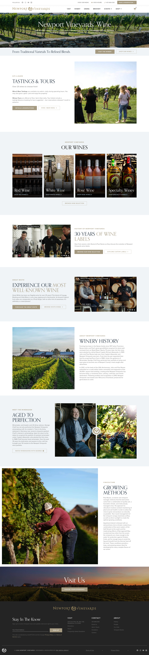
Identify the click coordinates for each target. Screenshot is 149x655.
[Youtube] (28, 2)
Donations (95, 630)
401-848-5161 (95, 622)
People (116, 624)
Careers (94, 633)
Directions (71, 626)
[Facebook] (22, 2)
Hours (69, 629)
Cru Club (116, 627)
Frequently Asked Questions (76, 631)
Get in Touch (95, 627)
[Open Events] (111, 9)
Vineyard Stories (119, 630)
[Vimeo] (31, 2)
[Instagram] (25, 2)
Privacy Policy (49, 635)
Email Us (94, 624)
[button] (76, 92)
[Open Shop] (121, 9)
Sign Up (56, 630)
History (116, 622)
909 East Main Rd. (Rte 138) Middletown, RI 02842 (76, 622)
